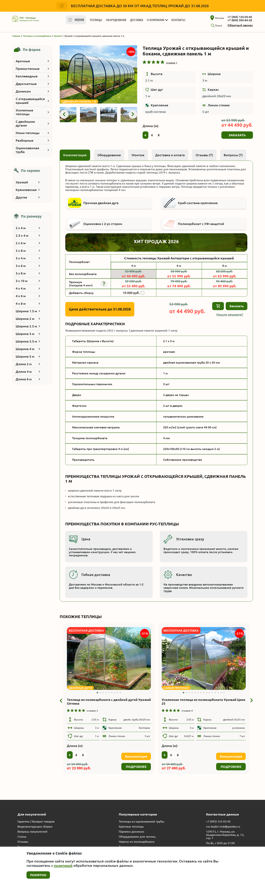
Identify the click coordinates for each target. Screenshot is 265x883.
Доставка (136, 20)
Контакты (178, 20)
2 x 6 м (21, 243)
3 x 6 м (21, 265)
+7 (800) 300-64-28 (240, 20)
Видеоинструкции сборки (34, 826)
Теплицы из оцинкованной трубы (141, 821)
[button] (64, 114)
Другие (21, 197)
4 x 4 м (21, 288)
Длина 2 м (24, 364)
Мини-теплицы (27, 133)
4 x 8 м (21, 303)
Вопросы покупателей (32, 831)
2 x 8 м (21, 250)
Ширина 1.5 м (26, 311)
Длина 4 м (24, 371)
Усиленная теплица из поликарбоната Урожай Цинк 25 (204, 701)
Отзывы (22, 841)
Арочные (23, 61)
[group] (98, 74)
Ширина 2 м (25, 318)
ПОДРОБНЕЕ (136, 766)
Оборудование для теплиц (137, 836)
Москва (219, 18)
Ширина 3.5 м (26, 341)
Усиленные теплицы (24, 112)
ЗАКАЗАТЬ (237, 135)
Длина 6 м (24, 379)
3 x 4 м (21, 258)
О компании (155, 20)
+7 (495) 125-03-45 (240, 17)
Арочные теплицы (131, 826)
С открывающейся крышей (30, 100)
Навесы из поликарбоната (136, 841)
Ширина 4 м (25, 349)
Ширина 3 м (25, 333)
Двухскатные (26, 83)
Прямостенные (27, 68)
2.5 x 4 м (22, 235)
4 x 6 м (21, 296)
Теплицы (96, 20)
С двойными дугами (25, 123)
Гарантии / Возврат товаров (35, 821)
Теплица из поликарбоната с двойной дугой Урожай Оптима (109, 701)
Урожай (22, 182)
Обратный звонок (240, 25)
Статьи (21, 836)
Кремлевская (26, 190)
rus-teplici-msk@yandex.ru (223, 826)
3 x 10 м (21, 281)
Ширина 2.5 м (26, 326)
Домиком (23, 91)
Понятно (38, 875)
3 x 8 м (21, 273)
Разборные (24, 140)
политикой (63, 865)
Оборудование (116, 20)
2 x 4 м (21, 228)
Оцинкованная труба (27, 150)
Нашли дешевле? (229, 314)
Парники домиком (131, 831)
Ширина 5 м (25, 356)
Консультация (136, 756)
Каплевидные (26, 76)
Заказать (236, 306)
